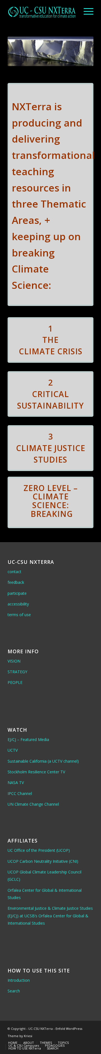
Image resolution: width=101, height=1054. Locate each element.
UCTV (13, 750)
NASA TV (16, 782)
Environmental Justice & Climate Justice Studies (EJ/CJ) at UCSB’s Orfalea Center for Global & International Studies (50, 916)
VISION (14, 661)
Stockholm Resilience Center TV (36, 771)
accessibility (18, 604)
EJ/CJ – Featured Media (28, 739)
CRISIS (69, 351)
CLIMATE (37, 351)
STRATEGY (17, 671)
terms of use (19, 614)
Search (14, 991)
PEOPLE (15, 682)
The (50, 339)
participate (17, 593)
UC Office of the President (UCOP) (39, 850)
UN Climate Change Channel (33, 804)
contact (14, 571)
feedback (16, 582)
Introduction (19, 980)
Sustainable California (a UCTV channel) (43, 761)
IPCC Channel (20, 793)
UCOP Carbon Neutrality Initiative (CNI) (43, 861)
